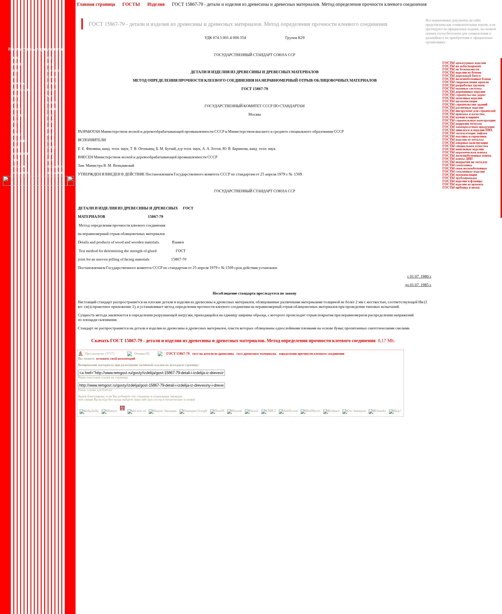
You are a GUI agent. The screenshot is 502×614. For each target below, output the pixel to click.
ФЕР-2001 (20, 166)
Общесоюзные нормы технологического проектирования (120, 584)
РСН (50, 134)
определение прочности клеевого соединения (311, 353)
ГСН (16, 77)
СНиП (51, 147)
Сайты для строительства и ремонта (104, 597)
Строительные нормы (207, 549)
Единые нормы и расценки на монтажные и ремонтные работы (124, 558)
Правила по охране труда (210, 514)
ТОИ (16, 160)
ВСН (50, 64)
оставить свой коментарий (115, 358)
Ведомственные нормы (95, 514)
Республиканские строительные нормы (220, 536)
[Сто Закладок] (354, 411)
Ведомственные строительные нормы (106, 527)
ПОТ (16, 121)
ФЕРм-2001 (55, 166)
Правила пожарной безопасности (215, 518)
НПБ (16, 102)
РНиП (17, 134)
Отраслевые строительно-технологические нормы (115, 588)
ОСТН (18, 115)
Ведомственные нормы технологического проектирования (121, 523)
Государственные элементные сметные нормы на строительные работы (130, 540)
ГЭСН (51, 77)
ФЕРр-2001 (54, 172)
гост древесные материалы (256, 353)
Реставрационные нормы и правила (217, 531)
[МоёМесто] (310, 411)
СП (49, 153)
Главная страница (96, 4)
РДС (50, 128)
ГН (15, 70)
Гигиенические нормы (95, 531)
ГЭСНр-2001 (22, 89)
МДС (17, 96)
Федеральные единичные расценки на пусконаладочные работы (237, 584)
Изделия (156, 4)
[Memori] (109, 411)
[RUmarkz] (377, 411)
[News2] (252, 411)
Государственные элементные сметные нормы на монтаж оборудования (130, 545)
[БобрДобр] (89, 411)
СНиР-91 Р (21, 153)
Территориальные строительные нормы (220, 571)
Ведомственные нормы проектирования (108, 518)
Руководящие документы (210, 523)
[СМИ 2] (268, 411)
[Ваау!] (395, 411)
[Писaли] (234, 411)
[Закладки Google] (193, 411)
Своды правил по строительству (215, 562)
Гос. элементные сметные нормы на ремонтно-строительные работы (128, 553)
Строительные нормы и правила (215, 553)
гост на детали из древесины (213, 353)
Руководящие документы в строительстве (222, 527)
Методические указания (96, 566)
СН (15, 147)
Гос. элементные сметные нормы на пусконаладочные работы (123, 549)
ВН (15, 57)
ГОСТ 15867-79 (178, 353)
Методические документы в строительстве (110, 562)
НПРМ (52, 102)
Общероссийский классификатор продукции (111, 579)
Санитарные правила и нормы (213, 540)
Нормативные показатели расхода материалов (112, 575)
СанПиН (19, 141)
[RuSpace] (331, 411)
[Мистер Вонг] (122, 408)
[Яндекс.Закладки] (163, 411)
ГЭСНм (18, 83)
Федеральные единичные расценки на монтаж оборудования (235, 579)
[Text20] (217, 411)
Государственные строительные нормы (107, 536)
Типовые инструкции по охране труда (219, 566)
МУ (49, 96)
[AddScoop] (288, 411)
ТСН (50, 160)
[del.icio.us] (137, 411)
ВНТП (17, 64)
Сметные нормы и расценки (212, 558)
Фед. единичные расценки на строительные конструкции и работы (239, 575)
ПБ (49, 115)
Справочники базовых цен (211, 545)
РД (15, 128)
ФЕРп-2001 (20, 172)
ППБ (50, 121)
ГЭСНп (52, 83)
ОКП (17, 109)
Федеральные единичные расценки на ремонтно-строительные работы (242, 588)
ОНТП (52, 109)
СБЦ (50, 141)
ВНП (50, 57)
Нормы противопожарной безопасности (108, 571)
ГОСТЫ (131, 4)
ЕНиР (51, 89)
